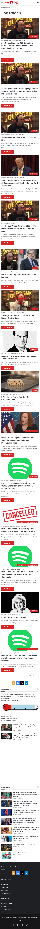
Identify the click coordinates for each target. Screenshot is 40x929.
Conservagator (5, 884)
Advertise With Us (8, 903)
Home (4, 7)
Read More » (8, 60)
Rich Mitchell (6, 526)
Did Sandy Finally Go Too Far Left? (24, 844)
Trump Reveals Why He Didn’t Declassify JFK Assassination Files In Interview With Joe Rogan (19, 183)
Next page (31, 675)
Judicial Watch (5, 887)
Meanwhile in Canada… (20, 853)
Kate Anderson (6, 223)
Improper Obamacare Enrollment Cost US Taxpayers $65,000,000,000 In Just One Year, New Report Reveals (25, 736)
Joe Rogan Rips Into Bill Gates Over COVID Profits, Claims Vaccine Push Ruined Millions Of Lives (17, 45)
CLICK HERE (15, 696)
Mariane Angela (7, 40)
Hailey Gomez (6, 134)
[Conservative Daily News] (12, 2)
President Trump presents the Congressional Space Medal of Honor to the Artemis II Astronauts (25, 803)
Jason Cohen (6, 86)
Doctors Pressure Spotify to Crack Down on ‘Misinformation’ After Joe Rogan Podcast (19, 658)
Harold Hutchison (7, 177)
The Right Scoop (5, 893)
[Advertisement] (20, 763)
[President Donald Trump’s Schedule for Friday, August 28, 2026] (6, 839)
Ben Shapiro (6, 353)
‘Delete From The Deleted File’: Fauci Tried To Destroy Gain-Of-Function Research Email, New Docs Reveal (24, 820)
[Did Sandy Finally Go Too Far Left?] (6, 847)
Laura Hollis (6, 614)
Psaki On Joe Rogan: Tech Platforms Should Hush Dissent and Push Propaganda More (17, 440)
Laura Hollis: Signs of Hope (13, 617)
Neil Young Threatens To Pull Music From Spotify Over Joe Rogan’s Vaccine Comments (19, 574)
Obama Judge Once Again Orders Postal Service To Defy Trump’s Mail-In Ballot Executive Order (26, 829)
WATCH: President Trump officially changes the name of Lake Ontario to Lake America (25, 727)
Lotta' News (4, 890)
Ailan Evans (6, 435)
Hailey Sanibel (6, 272)
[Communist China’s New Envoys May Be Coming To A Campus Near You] (6, 812)
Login (4, 906)
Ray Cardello (6, 394)
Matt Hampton (6, 313)
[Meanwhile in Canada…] (6, 855)
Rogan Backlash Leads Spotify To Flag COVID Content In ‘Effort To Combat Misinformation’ (18, 485)
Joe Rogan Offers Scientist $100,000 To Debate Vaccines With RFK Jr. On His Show (18, 228)
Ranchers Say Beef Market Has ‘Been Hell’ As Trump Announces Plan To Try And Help (25, 794)
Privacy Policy (7, 909)
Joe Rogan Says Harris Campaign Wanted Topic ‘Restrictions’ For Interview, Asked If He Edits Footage (19, 91)
